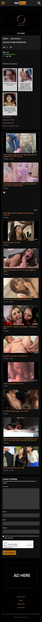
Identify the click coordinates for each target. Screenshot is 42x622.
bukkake (8, 123)
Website (5, 528)
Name (5, 511)
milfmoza (8, 117)
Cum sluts (11, 120)
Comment (6, 486)
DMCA (21, 600)
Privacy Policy (21, 604)
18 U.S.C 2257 (21, 597)
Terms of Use (21, 607)
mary (12, 123)
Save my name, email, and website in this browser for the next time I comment (22, 537)
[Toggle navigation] (3, 3)
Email (5, 520)
